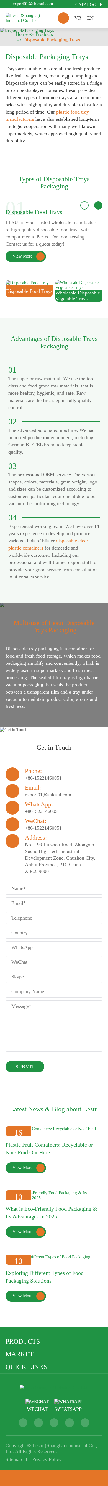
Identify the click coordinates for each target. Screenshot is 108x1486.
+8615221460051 (42, 811)
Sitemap (14, 1459)
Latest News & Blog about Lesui (54, 1109)
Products (44, 34)
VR (77, 18)
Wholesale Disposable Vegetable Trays (77, 295)
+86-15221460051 (43, 778)
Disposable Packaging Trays (51, 39)
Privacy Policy (46, 1459)
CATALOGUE (88, 4)
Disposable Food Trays (34, 211)
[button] (84, 205)
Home (22, 34)
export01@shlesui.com (33, 3)
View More (27, 256)
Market (20, 1354)
